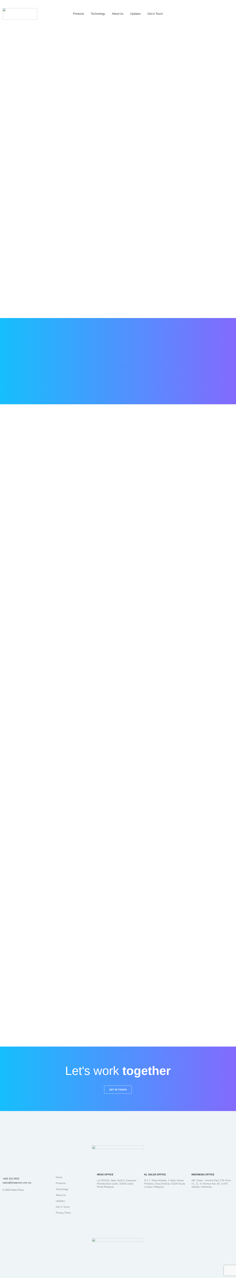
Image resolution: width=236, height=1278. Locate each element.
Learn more (11, 926)
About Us (61, 1195)
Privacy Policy (63, 1212)
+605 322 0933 (11, 1178)
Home (59, 1177)
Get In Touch (63, 1206)
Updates (60, 1201)
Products (60, 1183)
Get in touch (118, 1089)
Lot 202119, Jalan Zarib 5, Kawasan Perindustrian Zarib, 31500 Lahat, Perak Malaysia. (116, 1183)
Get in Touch (220, 13)
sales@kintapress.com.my (17, 1182)
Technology (62, 1189)
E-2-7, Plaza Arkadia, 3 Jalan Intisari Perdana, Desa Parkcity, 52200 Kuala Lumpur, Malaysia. (164, 1183)
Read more (136, 844)
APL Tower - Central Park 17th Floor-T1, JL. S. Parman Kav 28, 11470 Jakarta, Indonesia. (211, 1183)
